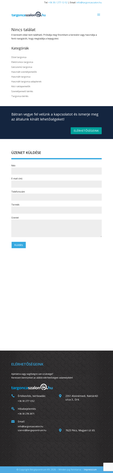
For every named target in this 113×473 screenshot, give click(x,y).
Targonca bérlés (19, 96)
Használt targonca (20, 76)
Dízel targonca (18, 57)
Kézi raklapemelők (20, 86)
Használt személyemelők (24, 71)
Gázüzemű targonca (21, 67)
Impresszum (90, 469)
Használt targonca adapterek (26, 81)
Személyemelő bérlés (22, 91)
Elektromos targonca (22, 62)
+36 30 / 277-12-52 (58, 2)
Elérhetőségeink (86, 131)
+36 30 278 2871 (26, 413)
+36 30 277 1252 (26, 401)
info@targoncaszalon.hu (89, 2)
